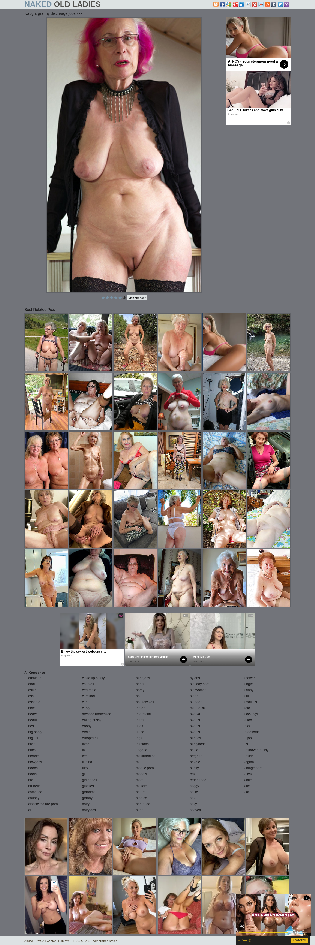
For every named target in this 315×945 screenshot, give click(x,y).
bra (30, 780)
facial (85, 744)
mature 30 (197, 708)
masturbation (145, 756)
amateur (34, 678)
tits (245, 744)
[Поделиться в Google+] (235, 4)
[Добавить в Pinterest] (254, 4)
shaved (195, 810)
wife (246, 786)
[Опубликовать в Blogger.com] (216, 4)
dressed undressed (96, 714)
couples (87, 684)
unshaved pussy (255, 750)
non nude (142, 804)
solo (246, 708)
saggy (194, 786)
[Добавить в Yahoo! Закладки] (286, 4)
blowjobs (34, 762)
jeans (139, 720)
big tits (32, 738)
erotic (85, 732)
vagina (248, 762)
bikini (31, 744)
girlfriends (89, 780)
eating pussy (91, 720)
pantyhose (197, 744)
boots (32, 774)
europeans (89, 738)
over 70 (195, 732)
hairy (85, 804)
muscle (141, 786)
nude (139, 810)
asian (32, 690)
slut (246, 696)
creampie (88, 690)
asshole (33, 702)
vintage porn (252, 768)
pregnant (196, 756)
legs (138, 738)
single (248, 684)
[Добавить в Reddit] (261, 4)
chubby (33, 798)
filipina (86, 762)
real (192, 774)
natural (140, 792)
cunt (84, 702)
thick (247, 726)
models (141, 774)
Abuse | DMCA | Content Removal (47, 940)
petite (193, 750)
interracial (143, 714)
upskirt (248, 756)
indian (140, 708)
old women (198, 690)
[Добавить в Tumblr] (273, 4)
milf (138, 762)
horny (139, 690)
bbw (31, 708)
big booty (34, 732)
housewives (144, 702)
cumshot (88, 696)
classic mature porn (42, 804)
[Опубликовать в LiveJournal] (248, 4)
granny (87, 798)
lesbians (142, 744)
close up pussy (93, 678)
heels (139, 684)
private (194, 762)
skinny (248, 690)
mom (139, 780)
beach (32, 714)
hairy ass (88, 810)
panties (195, 738)
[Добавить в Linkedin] (241, 4)
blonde (33, 756)
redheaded (197, 780)
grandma (88, 792)
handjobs (142, 678)
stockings (250, 714)
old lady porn (199, 684)
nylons (194, 678)
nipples (141, 798)
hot (138, 696)
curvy (85, 708)
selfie (193, 792)
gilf (84, 774)
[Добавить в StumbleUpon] (267, 4)
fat (83, 750)
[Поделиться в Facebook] (222, 4)
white (247, 780)
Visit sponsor (137, 297)
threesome (251, 732)
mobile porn (144, 768)
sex (192, 798)
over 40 (195, 714)
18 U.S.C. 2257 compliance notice (94, 940)
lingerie (141, 750)
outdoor (195, 702)
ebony (86, 726)
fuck (84, 768)
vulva (247, 774)
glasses (87, 786)
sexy (193, 804)
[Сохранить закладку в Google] (228, 4)
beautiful (34, 720)
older (193, 696)
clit (30, 810)
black (31, 750)
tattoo (247, 720)
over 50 (195, 720)
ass (30, 696)
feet (84, 756)
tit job (247, 738)
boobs (32, 768)
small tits (250, 702)
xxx (246, 792)
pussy (194, 768)
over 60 (195, 726)
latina (139, 732)
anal (31, 684)
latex (139, 726)
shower (249, 678)
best (31, 726)
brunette (34, 786)
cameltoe (34, 792)
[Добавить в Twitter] (280, 4)
